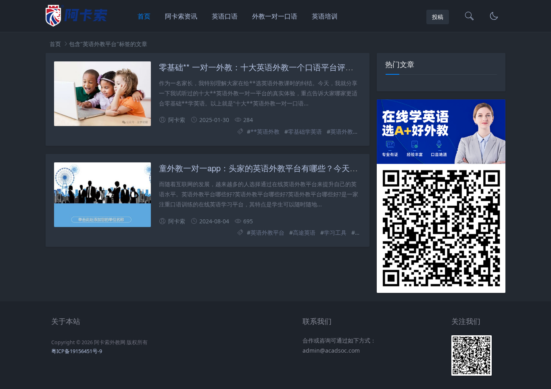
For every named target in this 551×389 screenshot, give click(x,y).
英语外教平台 (347, 131)
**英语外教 (265, 131)
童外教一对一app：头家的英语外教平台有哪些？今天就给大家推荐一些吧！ (294, 168)
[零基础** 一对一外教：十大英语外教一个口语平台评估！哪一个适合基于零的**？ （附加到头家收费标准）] (102, 93)
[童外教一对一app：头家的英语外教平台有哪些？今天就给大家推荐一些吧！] (102, 194)
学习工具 (335, 232)
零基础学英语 (305, 131)
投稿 (437, 17)
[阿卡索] (76, 24)
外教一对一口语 (274, 16)
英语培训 (325, 16)
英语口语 (225, 16)
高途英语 (304, 232)
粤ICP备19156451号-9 (76, 351)
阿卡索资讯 (181, 16)
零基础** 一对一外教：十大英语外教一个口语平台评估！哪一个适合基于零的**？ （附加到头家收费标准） (349, 67)
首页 (144, 16)
